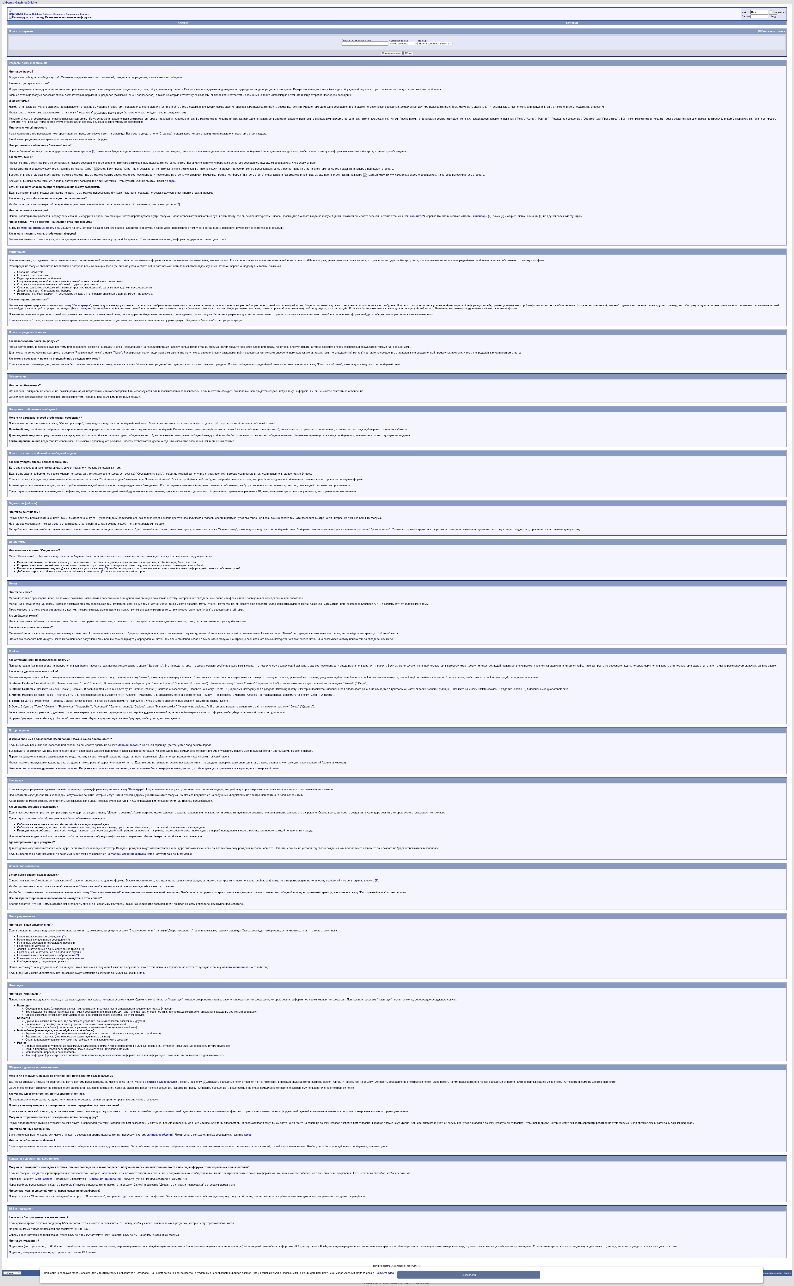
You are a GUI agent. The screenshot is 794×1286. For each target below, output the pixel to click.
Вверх (787, 1273)
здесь (172, 180)
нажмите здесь (385, 1272)
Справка (58, 14)
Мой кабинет (43, 1178)
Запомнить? (779, 12)
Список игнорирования (105, 1178)
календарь (480, 216)
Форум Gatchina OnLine (37, 14)
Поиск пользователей (105, 892)
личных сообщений (160, 1134)
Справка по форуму (77, 14)
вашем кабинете (396, 429)
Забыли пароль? (129, 745)
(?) (486, 106)
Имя (744, 12)
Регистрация (81, 305)
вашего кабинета (233, 967)
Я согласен (469, 1274)
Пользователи (89, 886)
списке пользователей (162, 1081)
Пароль (746, 16)
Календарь (572, 22)
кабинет (415, 216)
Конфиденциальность (769, 1273)
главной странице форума (38, 227)
